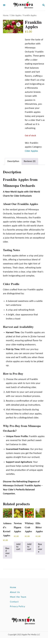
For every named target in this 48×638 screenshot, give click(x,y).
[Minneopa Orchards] (23, 5)
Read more (7, 552)
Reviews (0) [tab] (29, 161)
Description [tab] (13, 161)
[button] (18, 24)
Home (5, 15)
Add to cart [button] (18, 547)
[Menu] (4, 5)
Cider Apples (15, 15)
